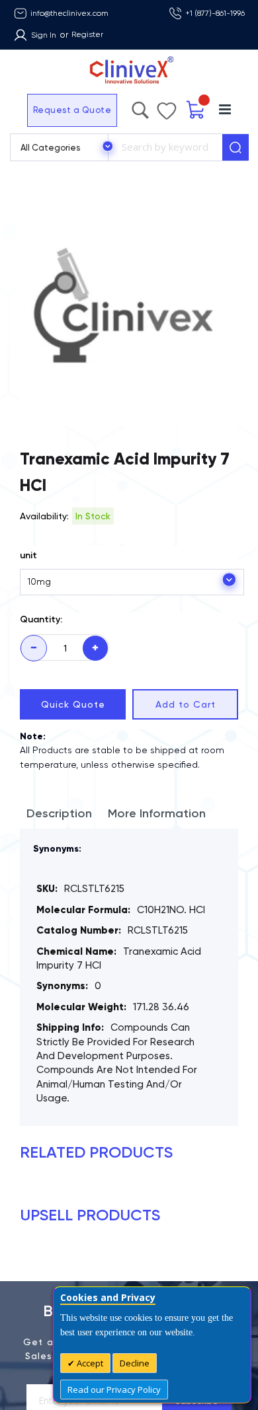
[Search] (235, 147)
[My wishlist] (167, 107)
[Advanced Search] (140, 107)
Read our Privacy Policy (114, 1389)
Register (87, 34)
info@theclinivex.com (69, 13)
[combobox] (165, 147)
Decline (135, 1363)
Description (59, 813)
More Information (157, 813)
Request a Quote (72, 110)
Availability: (44, 516)
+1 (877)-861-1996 (215, 13)
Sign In (43, 35)
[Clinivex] (129, 70)
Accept (89, 1363)
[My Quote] (196, 110)
